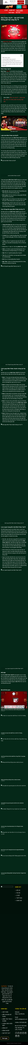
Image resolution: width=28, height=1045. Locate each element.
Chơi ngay (5, 1038)
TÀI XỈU (18, 893)
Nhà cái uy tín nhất (21, 1)
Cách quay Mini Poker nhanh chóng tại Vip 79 (12, 62)
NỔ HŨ (18, 890)
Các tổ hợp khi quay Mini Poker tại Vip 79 (11, 60)
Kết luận (4, 65)
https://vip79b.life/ (20, 1014)
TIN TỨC (18, 12)
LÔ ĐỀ (6, 10)
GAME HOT (12, 10)
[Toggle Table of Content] (20, 56)
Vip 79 (8, 71)
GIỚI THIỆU (5, 1012)
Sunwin (14, 2)
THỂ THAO (11, 12)
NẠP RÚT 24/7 (6, 1033)
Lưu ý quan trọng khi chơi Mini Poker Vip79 (12, 64)
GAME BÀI (19, 900)
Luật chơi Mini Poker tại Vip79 (9, 59)
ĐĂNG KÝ (4, 1028)
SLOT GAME (19, 10)
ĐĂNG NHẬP (5, 1030)
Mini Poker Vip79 (6, 57)
